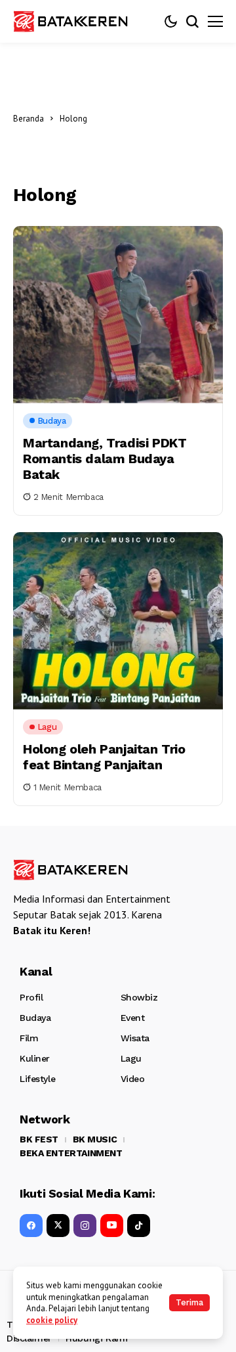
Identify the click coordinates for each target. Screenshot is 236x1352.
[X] (58, 1225)
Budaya (35, 1017)
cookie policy (51, 1320)
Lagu (131, 1058)
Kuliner (35, 1058)
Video (133, 1078)
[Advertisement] (158, 118)
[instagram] (84, 1225)
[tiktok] (138, 1225)
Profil (31, 997)
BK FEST (39, 1139)
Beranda (28, 118)
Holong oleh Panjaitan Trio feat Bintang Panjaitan (104, 757)
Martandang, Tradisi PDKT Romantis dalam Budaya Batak (104, 458)
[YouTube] (111, 1225)
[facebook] (31, 1225)
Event (133, 1017)
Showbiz (139, 997)
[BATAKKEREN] (78, 21)
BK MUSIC (95, 1139)
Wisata (135, 1038)
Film (29, 1038)
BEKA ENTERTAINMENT (71, 1153)
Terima (189, 1302)
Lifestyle (37, 1078)
